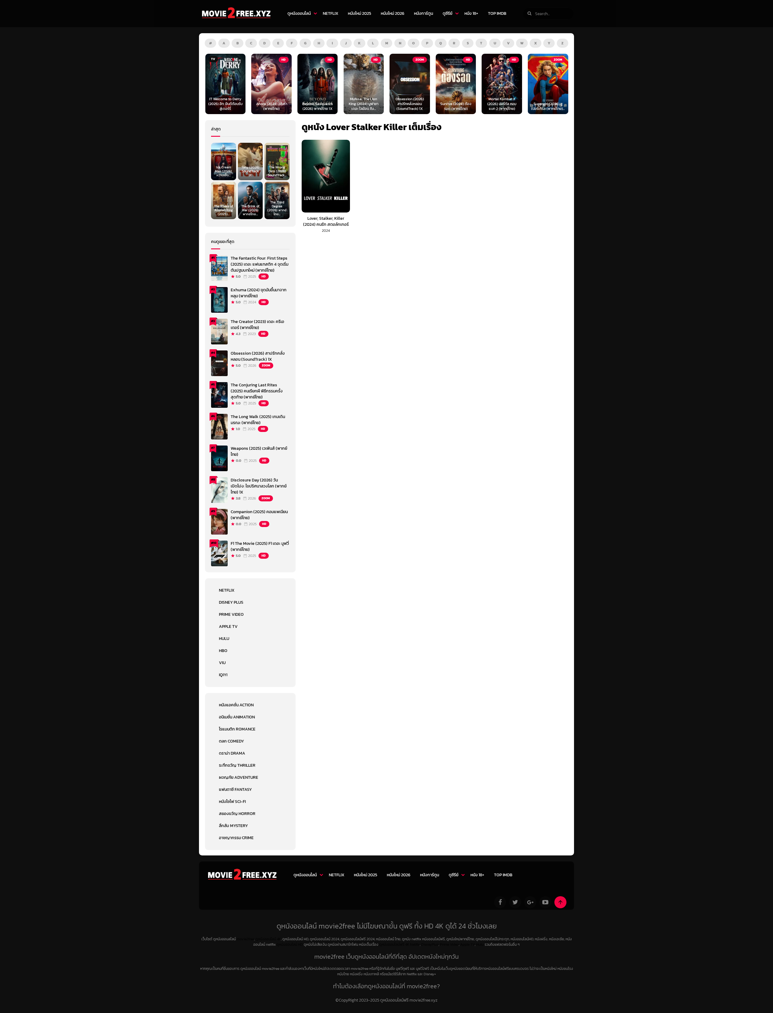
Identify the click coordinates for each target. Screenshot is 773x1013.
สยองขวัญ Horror (237, 813)
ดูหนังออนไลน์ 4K (268, 939)
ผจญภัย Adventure (238, 777)
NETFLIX (330, 13)
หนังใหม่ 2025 (359, 13)
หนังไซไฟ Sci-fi (232, 801)
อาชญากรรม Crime (236, 838)
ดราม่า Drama (232, 753)
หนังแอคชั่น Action (236, 705)
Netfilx (415, 944)
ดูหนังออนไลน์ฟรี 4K (394, 944)
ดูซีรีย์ (447, 13)
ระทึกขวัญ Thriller (237, 765)
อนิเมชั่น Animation (237, 717)
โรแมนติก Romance (237, 729)
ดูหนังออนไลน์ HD (290, 944)
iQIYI (223, 675)
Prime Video (231, 614)
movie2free (245, 939)
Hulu (224, 638)
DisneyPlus (429, 944)
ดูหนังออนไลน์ (299, 13)
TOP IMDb (497, 13)
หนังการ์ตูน (423, 13)
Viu (222, 663)
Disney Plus (231, 602)
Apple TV (228, 626)
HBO (223, 650)
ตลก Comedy (231, 741)
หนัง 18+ (471, 13)
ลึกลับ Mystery (233, 826)
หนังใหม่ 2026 (392, 13)
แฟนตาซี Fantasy (235, 789)
